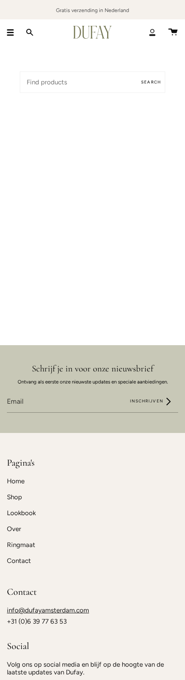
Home (16, 481)
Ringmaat (21, 545)
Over (14, 529)
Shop (14, 497)
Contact (19, 561)
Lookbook (21, 513)
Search (151, 82)
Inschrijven (147, 401)
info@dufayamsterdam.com (48, 610)
